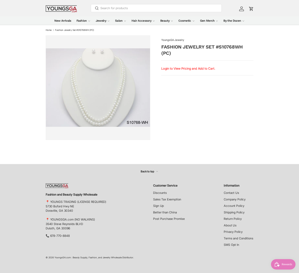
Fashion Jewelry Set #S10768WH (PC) (74, 30)
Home (49, 30)
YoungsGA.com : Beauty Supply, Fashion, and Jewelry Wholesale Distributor (94, 257)
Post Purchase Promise (169, 219)
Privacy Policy (233, 232)
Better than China (165, 212)
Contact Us (231, 193)
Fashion (81, 20)
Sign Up (158, 206)
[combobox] (156, 8)
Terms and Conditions (238, 238)
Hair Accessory (141, 20)
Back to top (148, 171)
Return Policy (233, 219)
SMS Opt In (231, 244)
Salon (119, 20)
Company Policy (235, 199)
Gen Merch (207, 20)
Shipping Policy (234, 212)
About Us (230, 225)
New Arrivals (62, 20)
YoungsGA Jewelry (172, 40)
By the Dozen (232, 20)
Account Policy (234, 206)
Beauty (165, 20)
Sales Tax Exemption (167, 199)
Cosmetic (184, 20)
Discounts (160, 193)
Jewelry (101, 20)
